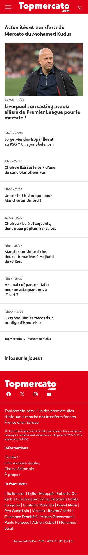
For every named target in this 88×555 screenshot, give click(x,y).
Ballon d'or (16, 493)
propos (13, 474)
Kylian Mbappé (40, 493)
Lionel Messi (67, 504)
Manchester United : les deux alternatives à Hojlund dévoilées (29, 256)
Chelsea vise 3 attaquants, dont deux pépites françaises (30, 226)
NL (72, 541)
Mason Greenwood (57, 516)
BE (67, 541)
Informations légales (22, 462)
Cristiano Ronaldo (38, 504)
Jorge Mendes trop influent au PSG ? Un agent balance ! (29, 142)
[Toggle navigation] (8, 7)
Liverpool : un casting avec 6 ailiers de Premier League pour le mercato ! (42, 112)
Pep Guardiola (17, 510)
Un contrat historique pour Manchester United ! (28, 198)
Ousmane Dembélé (21, 516)
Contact (11, 457)
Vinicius (38, 510)
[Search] (79, 7)
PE (61, 541)
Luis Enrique (26, 499)
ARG (50, 541)
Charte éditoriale (19, 468)
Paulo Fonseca (17, 522)
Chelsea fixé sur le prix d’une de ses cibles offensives (30, 170)
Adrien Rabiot (44, 522)
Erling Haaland (52, 499)
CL (56, 541)
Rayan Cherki (59, 510)
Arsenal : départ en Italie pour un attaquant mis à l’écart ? (27, 289)
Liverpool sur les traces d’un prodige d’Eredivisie (29, 320)
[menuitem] (79, 7)
